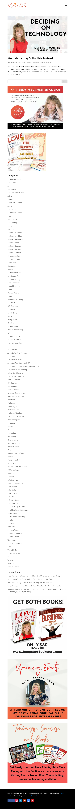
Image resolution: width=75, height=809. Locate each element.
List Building (12, 386)
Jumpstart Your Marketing (17, 369)
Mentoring (11, 423)
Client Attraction (14, 256)
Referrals (11, 476)
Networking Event (14, 440)
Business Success (32, 62)
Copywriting (12, 269)
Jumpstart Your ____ (15, 356)
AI (8, 186)
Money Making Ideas (15, 430)
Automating (12, 209)
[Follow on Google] (28, 800)
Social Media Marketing (16, 517)
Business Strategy (14, 246)
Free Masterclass (14, 303)
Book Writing (12, 222)
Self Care (11, 497)
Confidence (12, 266)
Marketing (11, 403)
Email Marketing (14, 279)
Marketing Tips (13, 410)
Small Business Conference (18, 510)
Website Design (13, 567)
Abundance (12, 182)
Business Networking (16, 239)
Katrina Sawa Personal (16, 376)
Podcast (10, 456)
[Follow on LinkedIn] (20, 800)
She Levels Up (13, 503)
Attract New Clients (15, 202)
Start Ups (11, 527)
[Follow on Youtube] (24, 800)
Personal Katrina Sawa (16, 453)
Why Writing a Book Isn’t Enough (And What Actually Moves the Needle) (35, 586)
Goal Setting (12, 313)
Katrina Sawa (13, 62)
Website (10, 563)
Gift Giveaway (13, 306)
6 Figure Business (14, 179)
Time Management (15, 543)
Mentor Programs (14, 420)
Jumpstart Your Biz (43, 62)
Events (10, 289)
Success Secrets (13, 537)
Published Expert (14, 470)
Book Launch (12, 219)
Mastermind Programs (16, 416)
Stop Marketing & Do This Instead (30, 58)
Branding (11, 229)
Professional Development (17, 466)
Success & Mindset (15, 533)
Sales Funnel (12, 486)
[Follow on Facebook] (9, 800)
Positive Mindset (14, 460)
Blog (9, 216)
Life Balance (12, 383)
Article (10, 196)
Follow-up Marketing (15, 299)
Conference (12, 263)
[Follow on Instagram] (16, 800)
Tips (51, 62)
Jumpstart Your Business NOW (19, 363)
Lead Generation (14, 380)
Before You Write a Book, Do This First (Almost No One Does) (30, 579)
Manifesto (11, 400)
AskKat (10, 199)
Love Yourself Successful (17, 396)
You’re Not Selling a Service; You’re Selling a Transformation (30, 582)
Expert (10, 296)
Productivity (12, 463)
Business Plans (13, 243)
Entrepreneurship (14, 283)
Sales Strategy (13, 493)
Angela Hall (12, 189)
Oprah (10, 450)
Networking (12, 436)
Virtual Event (12, 557)
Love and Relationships (16, 393)
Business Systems (14, 253)
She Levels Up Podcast (16, 507)
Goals (10, 316)
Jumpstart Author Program (17, 353)
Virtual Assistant (14, 553)
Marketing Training (15, 413)
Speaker (11, 520)
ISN (9, 346)
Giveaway (11, 309)
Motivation (12, 433)
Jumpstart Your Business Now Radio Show (23, 366)
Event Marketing (14, 286)
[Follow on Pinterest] (32, 800)
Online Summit (13, 446)
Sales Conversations (15, 483)
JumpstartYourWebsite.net (32, 796)
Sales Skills (12, 490)
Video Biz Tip (12, 550)
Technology (12, 540)
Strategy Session (14, 530)
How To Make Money (15, 329)
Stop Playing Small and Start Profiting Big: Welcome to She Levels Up (34, 576)
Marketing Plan (13, 406)
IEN (9, 333)
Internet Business (14, 339)
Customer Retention (15, 273)
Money (10, 426)
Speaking (11, 523)
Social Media (12, 513)
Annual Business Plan (16, 192)
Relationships (13, 480)
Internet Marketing (15, 343)
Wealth (10, 560)
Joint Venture (12, 349)
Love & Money (13, 390)
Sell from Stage (13, 500)
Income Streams (14, 336)
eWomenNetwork (14, 293)
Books (10, 226)
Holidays (11, 323)
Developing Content (15, 276)
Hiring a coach (13, 319)
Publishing (12, 473)
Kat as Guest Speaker (15, 373)
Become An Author (15, 213)
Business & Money (15, 233)
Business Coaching (15, 236)
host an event (13, 326)
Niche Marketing (14, 443)
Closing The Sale (14, 259)
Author (10, 206)
